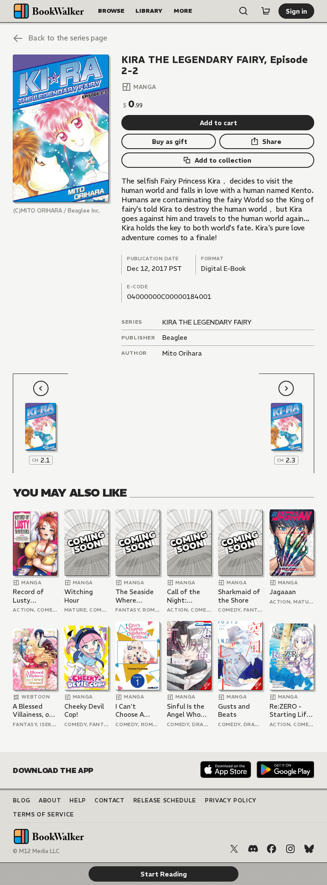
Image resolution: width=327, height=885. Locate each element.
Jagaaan (283, 592)
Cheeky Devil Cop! (84, 710)
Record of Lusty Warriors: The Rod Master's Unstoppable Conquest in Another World (34, 596)
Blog (21, 800)
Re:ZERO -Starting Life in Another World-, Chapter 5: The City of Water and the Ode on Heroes (290, 710)
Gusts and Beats (234, 710)
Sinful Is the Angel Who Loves (185, 710)
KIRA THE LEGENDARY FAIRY (207, 322)
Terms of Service (43, 814)
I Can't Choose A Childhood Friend (131, 710)
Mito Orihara (182, 353)
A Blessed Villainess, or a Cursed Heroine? (35, 710)
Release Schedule (164, 800)
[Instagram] (290, 849)
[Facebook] (272, 849)
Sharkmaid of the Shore (239, 596)
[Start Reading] (61, 128)
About (50, 800)
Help (77, 800)
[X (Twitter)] (234, 849)
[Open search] (243, 11)
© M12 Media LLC (36, 851)
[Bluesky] (309, 849)
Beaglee (174, 337)
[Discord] (253, 849)
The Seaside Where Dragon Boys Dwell (134, 596)
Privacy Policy (231, 800)
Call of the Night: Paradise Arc (186, 596)
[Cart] (265, 11)
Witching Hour (78, 596)
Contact (110, 800)
